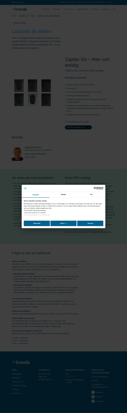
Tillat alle (90, 223)
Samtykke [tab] (35, 194)
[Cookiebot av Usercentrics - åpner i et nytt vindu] (95, 188)
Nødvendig (36, 223)
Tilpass (62, 223)
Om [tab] (91, 194)
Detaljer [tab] (63, 194)
